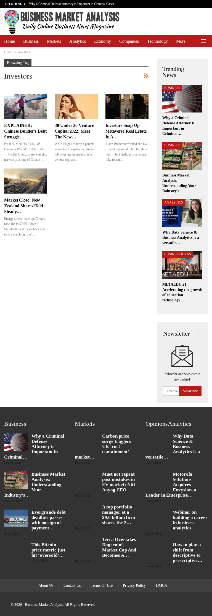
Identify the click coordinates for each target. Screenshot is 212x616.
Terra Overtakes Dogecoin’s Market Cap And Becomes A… (119, 547)
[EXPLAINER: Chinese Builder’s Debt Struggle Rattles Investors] (25, 106)
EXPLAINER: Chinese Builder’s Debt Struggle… (25, 131)
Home (9, 41)
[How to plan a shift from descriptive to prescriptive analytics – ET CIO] (157, 551)
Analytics (77, 41)
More (181, 41)
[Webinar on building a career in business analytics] (157, 518)
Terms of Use (102, 585)
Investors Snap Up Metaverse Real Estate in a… (126, 131)
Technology (157, 41)
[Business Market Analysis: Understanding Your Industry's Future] (182, 156)
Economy (102, 41)
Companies (129, 41)
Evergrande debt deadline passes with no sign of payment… (48, 520)
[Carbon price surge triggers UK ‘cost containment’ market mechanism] (87, 442)
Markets (54, 41)
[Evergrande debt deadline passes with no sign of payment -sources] (16, 518)
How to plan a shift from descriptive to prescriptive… (187, 552)
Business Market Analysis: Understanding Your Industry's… (34, 485)
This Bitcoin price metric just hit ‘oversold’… (48, 550)
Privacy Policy (134, 585)
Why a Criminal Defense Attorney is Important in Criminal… (34, 446)
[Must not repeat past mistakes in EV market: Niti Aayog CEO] (87, 480)
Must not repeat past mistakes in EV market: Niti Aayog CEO (118, 482)
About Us (45, 585)
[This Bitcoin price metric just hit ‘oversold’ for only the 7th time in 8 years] (16, 551)
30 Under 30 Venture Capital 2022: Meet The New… (74, 131)
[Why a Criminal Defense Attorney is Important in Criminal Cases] (182, 99)
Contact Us (72, 585)
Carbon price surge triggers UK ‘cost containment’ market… (103, 446)
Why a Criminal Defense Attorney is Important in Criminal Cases (72, 4)
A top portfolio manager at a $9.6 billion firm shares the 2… (118, 514)
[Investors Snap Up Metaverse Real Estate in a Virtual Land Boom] (127, 106)
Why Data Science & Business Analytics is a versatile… (172, 446)
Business (31, 41)
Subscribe (190, 391)
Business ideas (177, 254)
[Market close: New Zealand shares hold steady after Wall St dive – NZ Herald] (25, 181)
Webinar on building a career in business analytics (190, 520)
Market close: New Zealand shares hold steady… (23, 206)
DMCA (161, 585)
